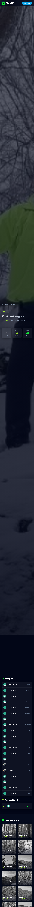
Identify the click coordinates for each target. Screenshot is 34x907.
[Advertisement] (17, 657)
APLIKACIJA (27, 3)
